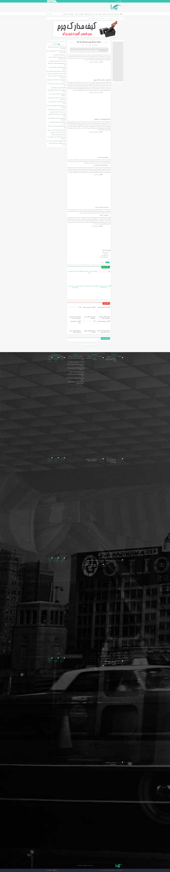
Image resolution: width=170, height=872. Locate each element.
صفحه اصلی (55, 870)
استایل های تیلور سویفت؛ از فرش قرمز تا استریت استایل (75, 331)
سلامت (96, 14)
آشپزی (100, 14)
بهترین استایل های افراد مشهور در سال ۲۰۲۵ (89, 331)
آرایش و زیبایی (110, 14)
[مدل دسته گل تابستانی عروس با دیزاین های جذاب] (89, 335)
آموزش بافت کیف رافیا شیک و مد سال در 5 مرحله (92, 565)
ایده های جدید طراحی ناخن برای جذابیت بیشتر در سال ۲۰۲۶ (75, 317)
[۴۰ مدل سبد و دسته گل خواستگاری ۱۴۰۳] (75, 335)
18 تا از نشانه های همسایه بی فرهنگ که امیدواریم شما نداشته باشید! (91, 667)
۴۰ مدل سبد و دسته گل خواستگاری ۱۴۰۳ (75, 387)
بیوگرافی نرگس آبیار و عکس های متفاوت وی (58, 87)
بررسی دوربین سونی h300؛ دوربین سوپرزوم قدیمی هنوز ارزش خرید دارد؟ (111, 460)
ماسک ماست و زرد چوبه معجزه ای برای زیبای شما (57, 61)
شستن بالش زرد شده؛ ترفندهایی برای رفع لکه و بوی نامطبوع (91, 459)
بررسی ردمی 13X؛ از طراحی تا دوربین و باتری (57, 132)
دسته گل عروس (87, 82)
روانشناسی (71, 14)
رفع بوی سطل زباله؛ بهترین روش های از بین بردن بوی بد (56, 130)
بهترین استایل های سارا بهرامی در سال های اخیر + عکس (104, 317)
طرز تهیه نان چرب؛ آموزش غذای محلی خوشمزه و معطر (56, 71)
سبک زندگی (117, 14)
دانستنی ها (81, 14)
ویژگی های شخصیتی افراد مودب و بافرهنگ (58, 134)
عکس (93, 14)
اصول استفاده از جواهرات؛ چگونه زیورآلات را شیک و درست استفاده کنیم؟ (110, 663)
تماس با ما (117, 1)
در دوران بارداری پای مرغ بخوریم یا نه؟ (59, 55)
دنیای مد (76, 14)
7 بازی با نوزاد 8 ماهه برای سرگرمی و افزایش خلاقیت (56, 109)
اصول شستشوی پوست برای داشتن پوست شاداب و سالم (56, 141)
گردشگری (104, 14)
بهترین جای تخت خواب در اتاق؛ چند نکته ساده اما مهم (56, 73)
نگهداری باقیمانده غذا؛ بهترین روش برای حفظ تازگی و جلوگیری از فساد (110, 359)
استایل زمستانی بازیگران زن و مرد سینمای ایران (89, 317)
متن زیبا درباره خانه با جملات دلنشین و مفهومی (57, 112)
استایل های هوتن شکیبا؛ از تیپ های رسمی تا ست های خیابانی (103, 331)
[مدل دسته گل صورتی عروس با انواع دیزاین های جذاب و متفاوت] (103, 335)
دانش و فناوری (87, 14)
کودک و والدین (65, 14)
